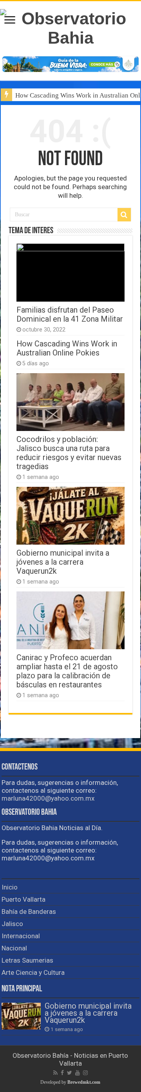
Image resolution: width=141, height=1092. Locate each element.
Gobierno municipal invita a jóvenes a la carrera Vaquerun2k (62, 562)
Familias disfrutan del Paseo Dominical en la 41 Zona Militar (69, 315)
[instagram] (85, 1072)
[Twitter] (69, 1072)
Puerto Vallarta (23, 899)
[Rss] (55, 1072)
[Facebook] (62, 1072)
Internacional (21, 936)
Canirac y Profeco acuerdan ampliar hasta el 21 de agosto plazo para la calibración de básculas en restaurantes (67, 671)
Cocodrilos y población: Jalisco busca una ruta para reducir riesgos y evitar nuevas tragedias (68, 453)
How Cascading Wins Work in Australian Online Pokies (66, 348)
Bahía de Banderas (29, 911)
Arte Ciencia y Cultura (33, 972)
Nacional (14, 948)
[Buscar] (124, 214)
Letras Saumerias (27, 960)
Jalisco (12, 924)
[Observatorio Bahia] (70, 26)
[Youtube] (77, 1072)
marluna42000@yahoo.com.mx (48, 798)
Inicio (10, 887)
